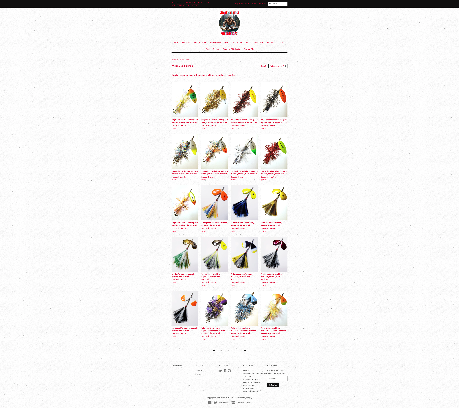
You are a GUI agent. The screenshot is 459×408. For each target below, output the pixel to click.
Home (175, 42)
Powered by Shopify (244, 398)
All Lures (270, 42)
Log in (237, 4)
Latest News (177, 366)
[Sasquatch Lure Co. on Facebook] (225, 371)
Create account (250, 4)
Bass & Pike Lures (240, 42)
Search (198, 374)
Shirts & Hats (257, 42)
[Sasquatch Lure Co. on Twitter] (220, 371)
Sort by (264, 66)
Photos (281, 42)
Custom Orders (212, 49)
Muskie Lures (200, 42)
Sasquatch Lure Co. (228, 398)
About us (186, 42)
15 (240, 350)
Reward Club (249, 49)
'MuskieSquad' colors (219, 42)
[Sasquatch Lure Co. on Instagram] (229, 371)
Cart (263, 4)
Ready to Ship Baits (231, 49)
